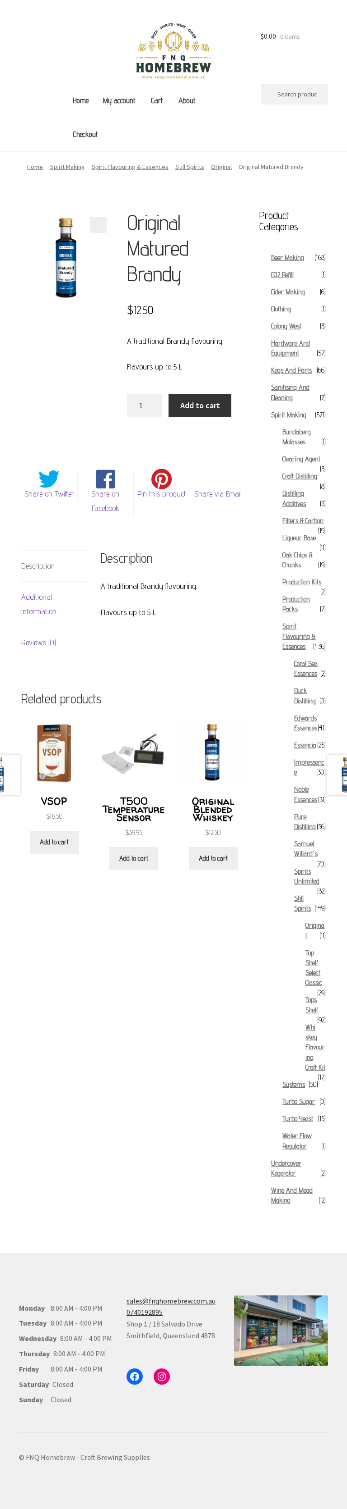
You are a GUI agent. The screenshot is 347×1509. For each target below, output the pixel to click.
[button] (98, 225)
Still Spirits (189, 167)
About (186, 100)
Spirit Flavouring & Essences (130, 167)
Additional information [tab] (38, 604)
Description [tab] (38, 565)
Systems (293, 1084)
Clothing (281, 309)
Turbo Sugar (298, 1101)
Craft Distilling (299, 476)
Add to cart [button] (54, 842)
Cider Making (288, 291)
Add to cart (200, 405)
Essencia (305, 745)
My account (119, 100)
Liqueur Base (299, 537)
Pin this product (161, 493)
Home (81, 100)
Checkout (85, 134)
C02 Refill (282, 274)
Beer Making (287, 257)
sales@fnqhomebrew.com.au (171, 1300)
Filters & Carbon (303, 520)
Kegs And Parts (291, 370)
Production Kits (301, 582)
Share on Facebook (105, 501)
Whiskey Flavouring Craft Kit (315, 1047)
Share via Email (218, 493)
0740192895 (145, 1312)
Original (221, 167)
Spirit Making (67, 167)
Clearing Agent (301, 459)
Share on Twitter (49, 493)
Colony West (286, 326)
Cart (157, 100)
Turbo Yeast (297, 1118)
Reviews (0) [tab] (38, 642)
